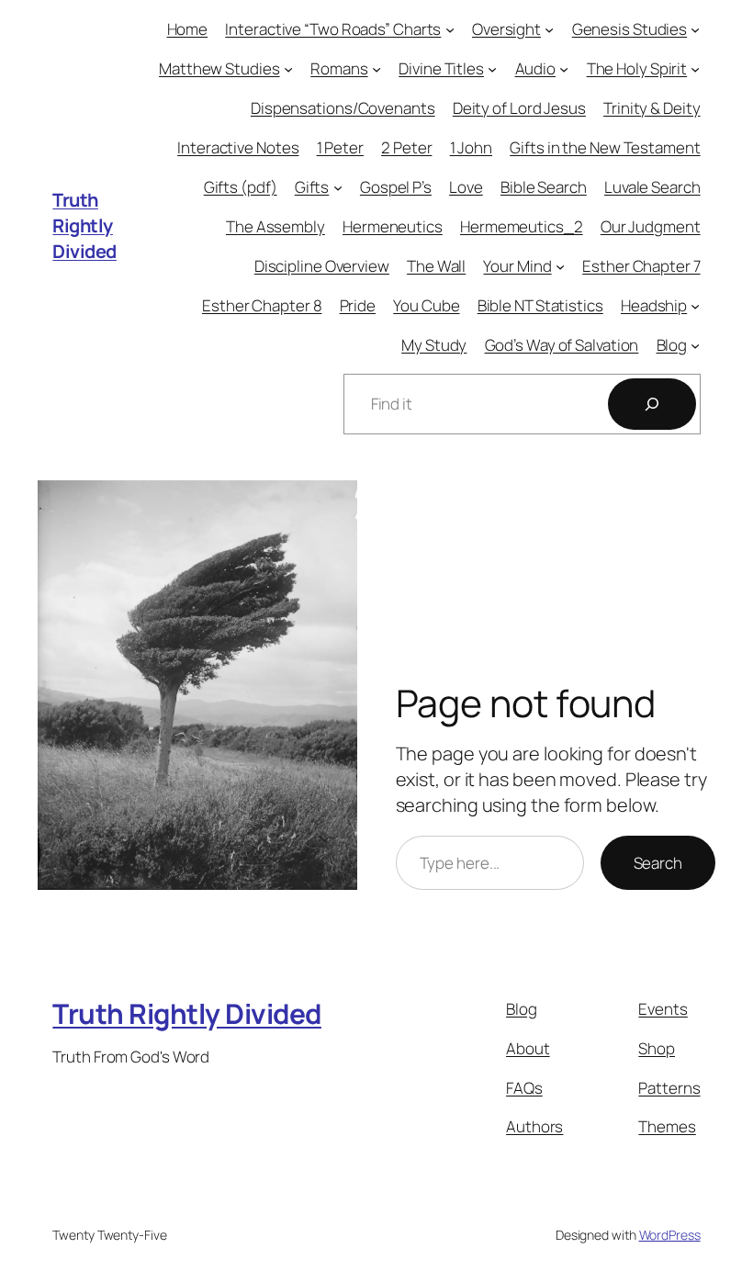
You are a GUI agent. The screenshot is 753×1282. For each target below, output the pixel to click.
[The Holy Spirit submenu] (695, 68)
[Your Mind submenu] (560, 266)
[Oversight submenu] (549, 29)
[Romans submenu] (376, 68)
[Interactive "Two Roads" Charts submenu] (450, 29)
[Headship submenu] (695, 304)
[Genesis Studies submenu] (695, 29)
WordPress (670, 1234)
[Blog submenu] (695, 344)
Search (658, 862)
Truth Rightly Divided (84, 225)
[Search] (652, 404)
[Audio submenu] (563, 68)
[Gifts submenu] (338, 187)
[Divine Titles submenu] (492, 68)
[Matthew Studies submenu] (288, 68)
